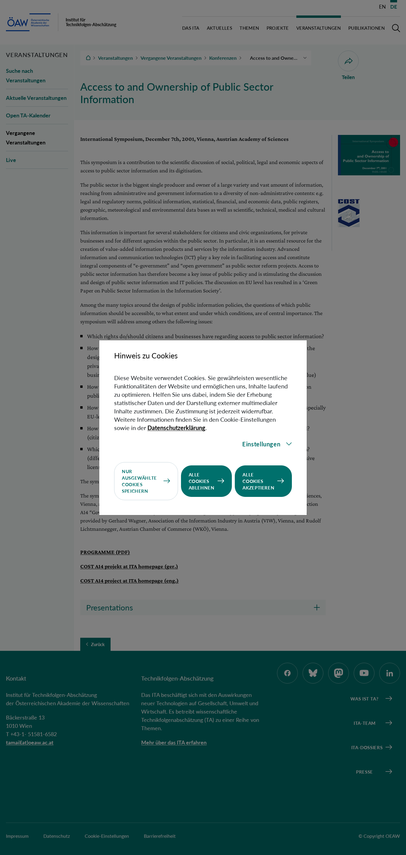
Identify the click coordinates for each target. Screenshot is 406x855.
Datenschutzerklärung (176, 427)
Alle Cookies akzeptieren (258, 481)
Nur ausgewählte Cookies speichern (139, 481)
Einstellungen (261, 444)
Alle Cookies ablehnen (202, 481)
